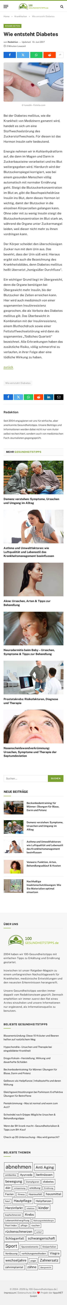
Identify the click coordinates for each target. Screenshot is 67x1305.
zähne (31, 1267)
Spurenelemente (29, 1246)
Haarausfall (35, 1194)
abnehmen (18, 1167)
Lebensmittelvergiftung (17, 1220)
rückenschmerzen (18, 1231)
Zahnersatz (49, 1260)
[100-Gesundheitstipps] (33, 6)
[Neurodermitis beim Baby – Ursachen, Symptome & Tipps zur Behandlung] (33, 628)
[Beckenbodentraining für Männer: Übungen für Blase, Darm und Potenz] (13, 807)
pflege (24, 1225)
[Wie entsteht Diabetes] (33, 82)
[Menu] (6, 7)
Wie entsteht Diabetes (18, 383)
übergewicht (45, 1267)
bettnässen (44, 1175)
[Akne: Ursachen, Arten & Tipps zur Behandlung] (33, 579)
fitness (21, 1194)
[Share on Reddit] (49, 55)
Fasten (9, 1194)
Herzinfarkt (14, 1208)
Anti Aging (45, 1167)
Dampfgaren (32, 1181)
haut (7, 1201)
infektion (30, 1208)
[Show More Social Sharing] (60, 55)
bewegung (13, 1181)
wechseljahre (15, 1260)
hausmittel (53, 1194)
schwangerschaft (41, 1238)
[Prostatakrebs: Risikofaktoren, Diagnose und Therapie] (33, 677)
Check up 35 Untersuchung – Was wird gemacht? (31, 1137)
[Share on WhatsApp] (36, 55)
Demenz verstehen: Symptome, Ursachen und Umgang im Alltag (45, 826)
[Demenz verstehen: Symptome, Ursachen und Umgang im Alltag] (33, 477)
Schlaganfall (14, 1238)
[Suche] (61, 7)
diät (7, 1188)
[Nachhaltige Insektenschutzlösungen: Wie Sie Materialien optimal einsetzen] (13, 886)
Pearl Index (11, 1225)
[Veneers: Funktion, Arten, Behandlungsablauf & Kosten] (13, 867)
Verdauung (11, 1253)
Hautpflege (23, 1201)
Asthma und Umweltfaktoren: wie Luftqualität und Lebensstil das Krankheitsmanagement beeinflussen (29, 552)
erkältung (34, 1188)
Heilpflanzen (43, 1200)
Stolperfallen (49, 1246)
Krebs (29, 1214)
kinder (43, 1208)
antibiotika (10, 1175)
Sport (11, 1246)
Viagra (54, 1253)
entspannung (20, 1188)
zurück (8, 367)
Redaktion (13, 42)
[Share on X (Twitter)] (23, 55)
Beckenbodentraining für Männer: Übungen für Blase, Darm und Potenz (43, 807)
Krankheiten (12, 26)
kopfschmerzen (13, 1215)
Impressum (10, 1292)
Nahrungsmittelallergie (43, 1220)
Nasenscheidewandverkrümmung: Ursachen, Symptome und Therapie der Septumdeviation (30, 752)
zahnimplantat (14, 1267)
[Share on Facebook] (10, 55)
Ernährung (48, 1188)
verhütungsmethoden (33, 1253)
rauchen (35, 1225)
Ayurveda (26, 1175)
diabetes (48, 1181)
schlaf (39, 1232)
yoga (33, 1260)
